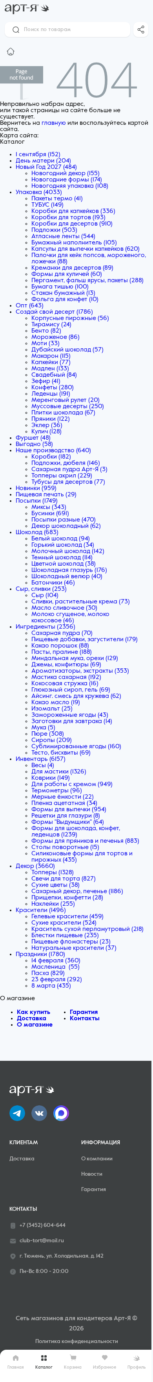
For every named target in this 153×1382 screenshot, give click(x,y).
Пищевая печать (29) (46, 495)
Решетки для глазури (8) (65, 816)
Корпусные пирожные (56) (70, 318)
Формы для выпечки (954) (68, 810)
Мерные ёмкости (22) (62, 797)
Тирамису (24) (51, 325)
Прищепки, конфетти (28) (67, 898)
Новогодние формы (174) (66, 180)
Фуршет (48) (33, 438)
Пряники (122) (50, 419)
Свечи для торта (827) (63, 879)
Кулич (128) (46, 432)
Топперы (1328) (52, 873)
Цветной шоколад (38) (63, 564)
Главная (15, 1367)
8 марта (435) (51, 986)
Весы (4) (42, 765)
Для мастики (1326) (58, 772)
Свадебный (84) (54, 375)
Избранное (104, 1367)
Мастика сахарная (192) (66, 677)
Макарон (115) (51, 356)
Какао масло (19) (55, 702)
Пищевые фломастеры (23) (71, 942)
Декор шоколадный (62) (66, 526)
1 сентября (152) (38, 155)
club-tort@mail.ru (42, 1240)
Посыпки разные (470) (63, 520)
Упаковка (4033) (39, 192)
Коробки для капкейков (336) (73, 211)
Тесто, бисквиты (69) (61, 753)
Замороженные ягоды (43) (69, 715)
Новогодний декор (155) (65, 173)
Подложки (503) (54, 230)
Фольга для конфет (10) (64, 299)
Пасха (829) (48, 973)
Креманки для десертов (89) (72, 268)
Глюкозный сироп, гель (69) (70, 690)
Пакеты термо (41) (57, 199)
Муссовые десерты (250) (67, 406)
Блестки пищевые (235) (65, 935)
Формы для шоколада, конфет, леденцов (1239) (75, 831)
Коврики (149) (50, 778)
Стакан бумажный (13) (63, 293)
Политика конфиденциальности (76, 1341)
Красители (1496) (41, 910)
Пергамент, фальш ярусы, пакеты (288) (87, 281)
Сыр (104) (44, 595)
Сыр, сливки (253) (41, 589)
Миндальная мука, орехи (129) (74, 658)
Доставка (31, 1019)
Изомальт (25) (52, 709)
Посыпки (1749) (37, 501)
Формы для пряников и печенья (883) (85, 841)
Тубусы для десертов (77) (68, 482)
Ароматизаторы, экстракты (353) (80, 671)
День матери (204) (43, 161)
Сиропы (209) (51, 740)
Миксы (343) (48, 507)
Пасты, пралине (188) (61, 652)
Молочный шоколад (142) (67, 551)
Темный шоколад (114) (62, 558)
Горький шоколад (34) (62, 545)
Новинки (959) (36, 488)
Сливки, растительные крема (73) (80, 602)
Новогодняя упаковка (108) (69, 186)
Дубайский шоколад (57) (67, 350)
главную (54, 123)
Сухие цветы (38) (55, 885)
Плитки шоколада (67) (63, 413)
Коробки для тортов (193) (68, 218)
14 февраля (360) (55, 961)
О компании (97, 1159)
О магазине (35, 1025)
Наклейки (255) (53, 904)
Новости (91, 1174)
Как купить (33, 1012)
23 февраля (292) (56, 980)
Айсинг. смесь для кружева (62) (76, 696)
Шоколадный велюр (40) (66, 577)
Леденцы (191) (50, 394)
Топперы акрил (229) (61, 476)
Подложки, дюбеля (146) (65, 463)
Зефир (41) (45, 381)
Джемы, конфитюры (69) (66, 665)
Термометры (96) (56, 791)
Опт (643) (30, 306)
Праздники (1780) (40, 954)
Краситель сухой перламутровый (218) (87, 929)
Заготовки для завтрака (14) (71, 721)
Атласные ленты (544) (63, 236)
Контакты (85, 1019)
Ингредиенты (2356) (45, 627)
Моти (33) (45, 343)
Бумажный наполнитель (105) (74, 243)
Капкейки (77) (51, 362)
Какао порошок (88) (60, 646)
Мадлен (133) (50, 369)
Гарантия (84, 1012)
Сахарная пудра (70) (62, 633)
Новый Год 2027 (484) (46, 167)
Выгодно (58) (34, 444)
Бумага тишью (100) (60, 287)
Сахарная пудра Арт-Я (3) (69, 469)
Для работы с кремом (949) (72, 784)
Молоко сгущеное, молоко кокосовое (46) (70, 617)
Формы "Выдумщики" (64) (67, 822)
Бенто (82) (46, 331)
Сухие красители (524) (64, 923)
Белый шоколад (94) (60, 539)
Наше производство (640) (53, 451)
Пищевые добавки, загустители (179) (84, 639)
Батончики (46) (53, 583)
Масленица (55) (55, 967)
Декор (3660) (35, 866)
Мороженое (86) (55, 337)
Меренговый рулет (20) (65, 400)
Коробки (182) (51, 457)
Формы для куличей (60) (66, 274)
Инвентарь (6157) (41, 759)
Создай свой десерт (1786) (54, 312)
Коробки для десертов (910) (72, 224)
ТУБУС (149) (47, 205)
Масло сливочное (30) (64, 608)
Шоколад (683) (37, 532)
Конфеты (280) (52, 388)
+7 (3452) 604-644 (43, 1225)
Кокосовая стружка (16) (64, 684)
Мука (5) (43, 728)
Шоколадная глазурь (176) (69, 570)
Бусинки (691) (50, 514)
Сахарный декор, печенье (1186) (77, 891)
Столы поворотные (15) (65, 847)
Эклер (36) (46, 425)
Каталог (44, 1367)
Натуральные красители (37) (74, 948)
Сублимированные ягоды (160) (76, 747)
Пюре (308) (47, 734)
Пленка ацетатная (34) (64, 803)
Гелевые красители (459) (67, 917)
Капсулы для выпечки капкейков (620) (85, 249)
